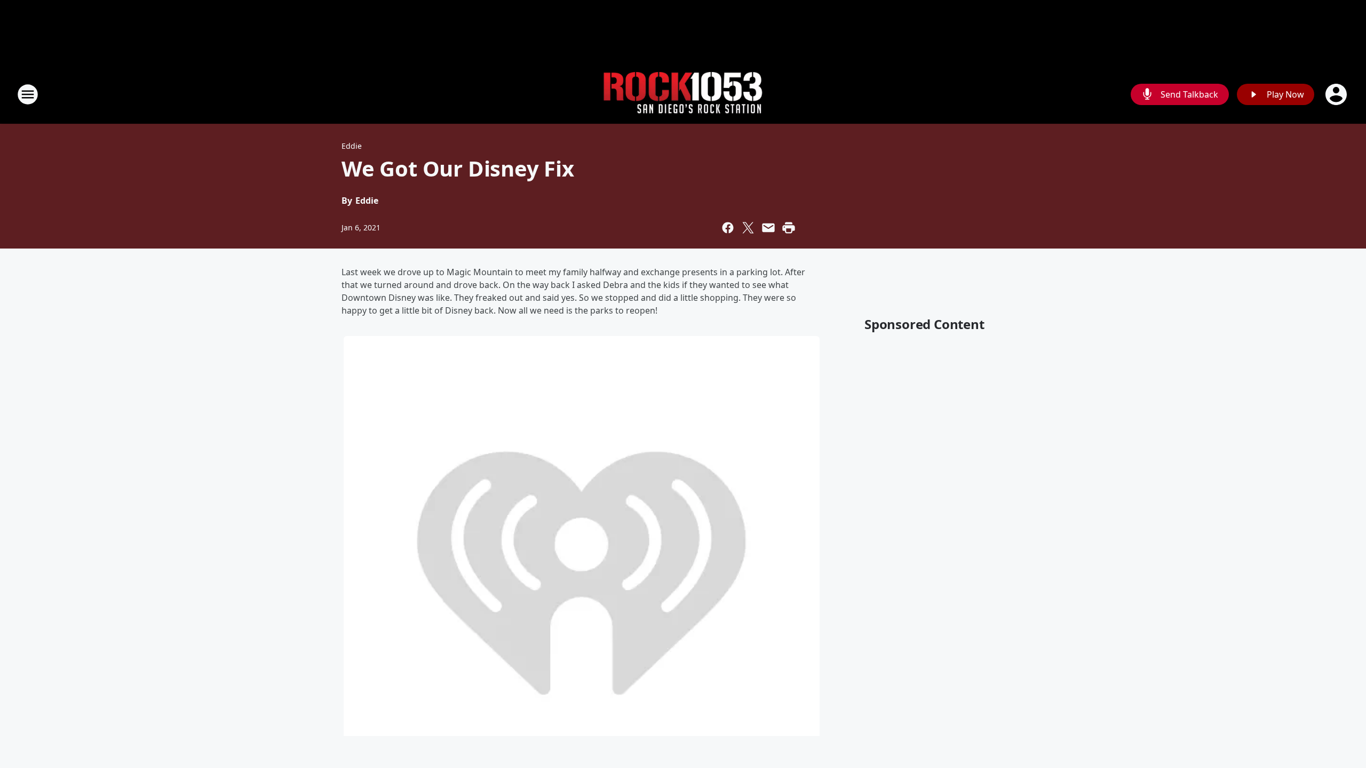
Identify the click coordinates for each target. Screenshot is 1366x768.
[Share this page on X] (748, 227)
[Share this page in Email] (768, 227)
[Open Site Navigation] (27, 94)
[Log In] (1337, 94)
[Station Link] (683, 94)
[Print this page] (788, 227)
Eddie (352, 146)
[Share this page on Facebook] (727, 227)
